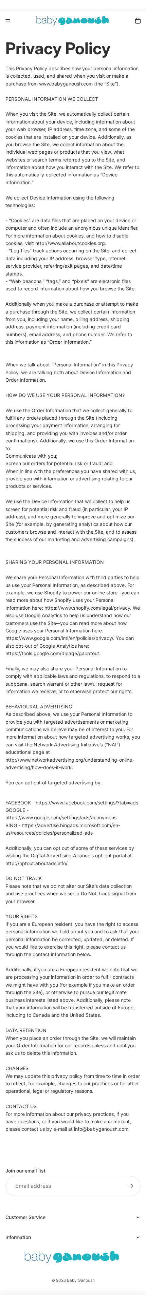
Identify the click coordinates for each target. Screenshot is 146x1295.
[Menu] (8, 20)
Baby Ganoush (81, 1280)
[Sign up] (130, 1186)
